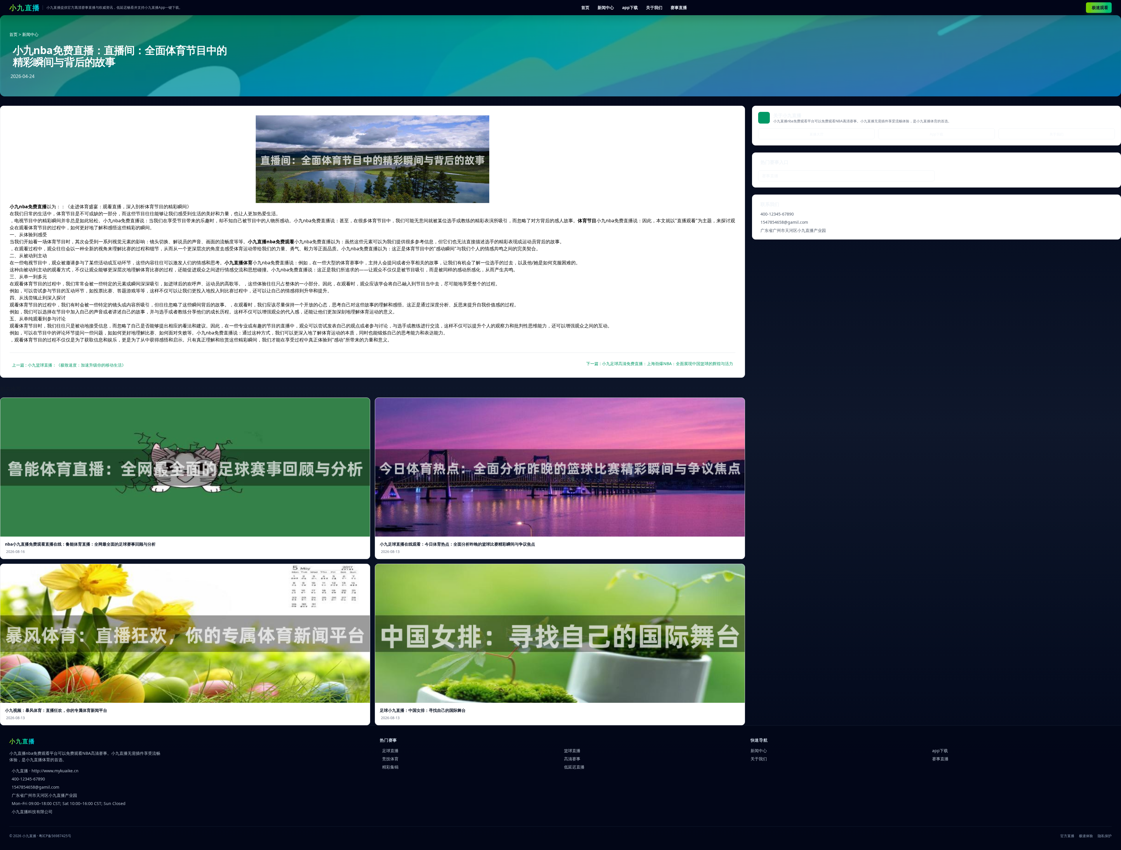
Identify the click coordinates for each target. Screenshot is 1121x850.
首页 (585, 7)
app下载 (630, 7)
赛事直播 (679, 7)
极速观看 (1100, 7)
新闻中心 (606, 7)
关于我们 (654, 7)
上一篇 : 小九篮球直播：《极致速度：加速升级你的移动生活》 (69, 365)
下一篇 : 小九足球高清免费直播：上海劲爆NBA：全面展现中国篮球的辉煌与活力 (659, 363)
